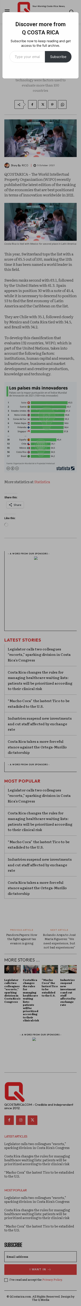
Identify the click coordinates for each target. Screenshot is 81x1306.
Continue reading (41, 69)
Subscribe (58, 57)
